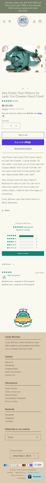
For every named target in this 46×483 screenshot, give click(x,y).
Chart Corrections (13, 372)
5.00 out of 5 (28, 227)
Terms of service (17, 475)
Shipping (5, 109)
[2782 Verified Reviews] (23, 328)
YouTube (9, 421)
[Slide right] (28, 88)
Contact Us (10, 375)
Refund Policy (11, 395)
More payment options (23, 148)
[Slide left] (17, 88)
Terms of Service (12, 392)
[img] (7, 272)
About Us (9, 362)
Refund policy (20, 472)
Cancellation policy (24, 478)
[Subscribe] (38, 437)
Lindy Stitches (22, 470)
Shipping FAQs (11, 369)
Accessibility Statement (15, 398)
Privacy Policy (11, 401)
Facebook (9, 415)
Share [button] (7, 210)
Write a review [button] (23, 253)
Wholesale (9, 365)
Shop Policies (11, 388)
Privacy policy (33, 472)
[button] (5, 21)
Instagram (9, 418)
